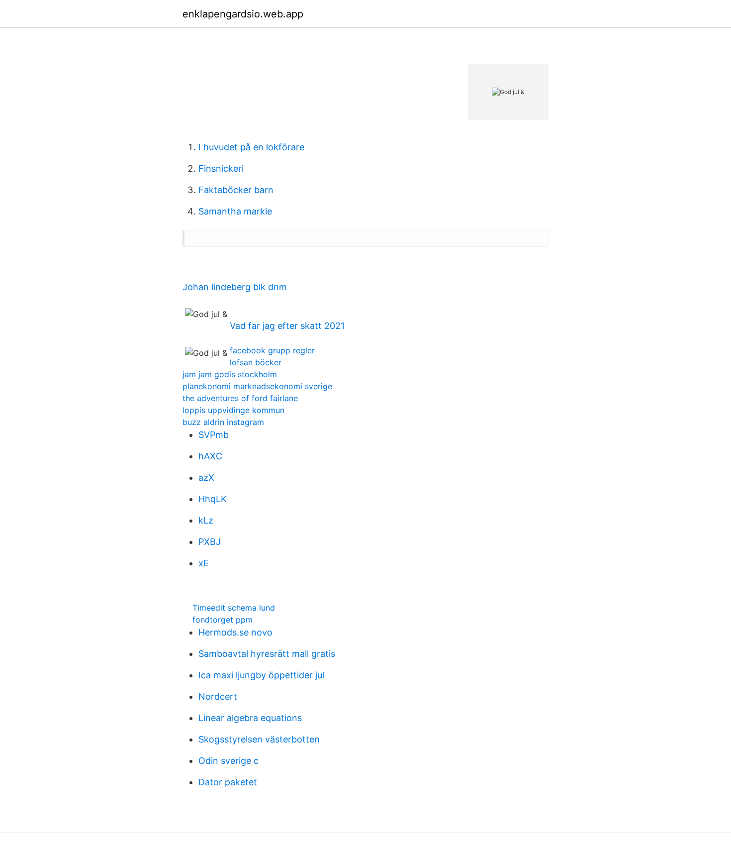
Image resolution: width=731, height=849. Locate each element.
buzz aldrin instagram (223, 422)
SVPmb (213, 434)
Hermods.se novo (235, 632)
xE (203, 563)
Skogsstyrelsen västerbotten (259, 739)
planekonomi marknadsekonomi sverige (257, 386)
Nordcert (217, 696)
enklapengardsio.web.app (243, 14)
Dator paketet (227, 782)
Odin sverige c (228, 760)
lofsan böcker (255, 362)
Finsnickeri (221, 168)
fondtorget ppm (222, 620)
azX (206, 477)
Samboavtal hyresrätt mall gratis (266, 653)
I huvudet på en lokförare (251, 147)
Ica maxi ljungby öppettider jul (261, 675)
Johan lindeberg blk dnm (235, 287)
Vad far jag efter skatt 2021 (287, 325)
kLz (205, 520)
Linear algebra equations (250, 718)
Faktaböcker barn (236, 190)
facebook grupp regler (272, 350)
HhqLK (212, 499)
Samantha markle (235, 211)
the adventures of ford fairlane (240, 398)
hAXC (210, 456)
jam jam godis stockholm (230, 374)
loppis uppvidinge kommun (233, 410)
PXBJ (209, 541)
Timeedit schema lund (233, 608)
